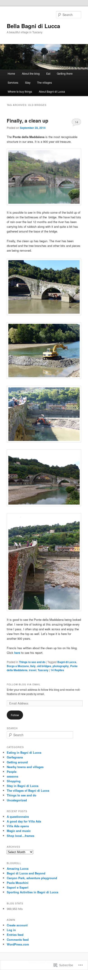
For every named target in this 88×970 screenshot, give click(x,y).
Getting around (17, 762)
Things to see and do (32, 662)
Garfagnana (15, 757)
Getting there (65, 73)
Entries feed (15, 934)
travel (32, 670)
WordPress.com (18, 944)
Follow (15, 715)
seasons (12, 776)
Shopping (14, 781)
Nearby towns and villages (25, 767)
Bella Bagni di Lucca (33, 26)
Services (13, 82)
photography (61, 666)
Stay (27, 82)
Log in (11, 930)
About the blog (31, 73)
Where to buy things (20, 91)
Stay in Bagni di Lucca (22, 786)
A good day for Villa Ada (24, 821)
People (11, 771)
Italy (33, 666)
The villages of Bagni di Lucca (28, 790)
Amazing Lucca (17, 868)
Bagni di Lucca (66, 662)
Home (11, 73)
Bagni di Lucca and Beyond (26, 873)
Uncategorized (17, 800)
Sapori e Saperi (17, 887)
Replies (57, 670)
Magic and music (19, 831)
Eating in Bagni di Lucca (24, 752)
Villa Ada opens (18, 826)
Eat (48, 73)
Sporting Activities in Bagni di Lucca (32, 892)
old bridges (44, 666)
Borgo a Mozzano (18, 666)
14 (76, 122)
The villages (44, 82)
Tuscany (43, 670)
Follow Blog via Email (24, 684)
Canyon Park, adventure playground (32, 878)
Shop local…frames (20, 836)
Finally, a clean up (27, 120)
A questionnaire (18, 816)
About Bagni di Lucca (52, 91)
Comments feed (18, 939)
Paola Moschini (17, 883)
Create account (17, 925)
